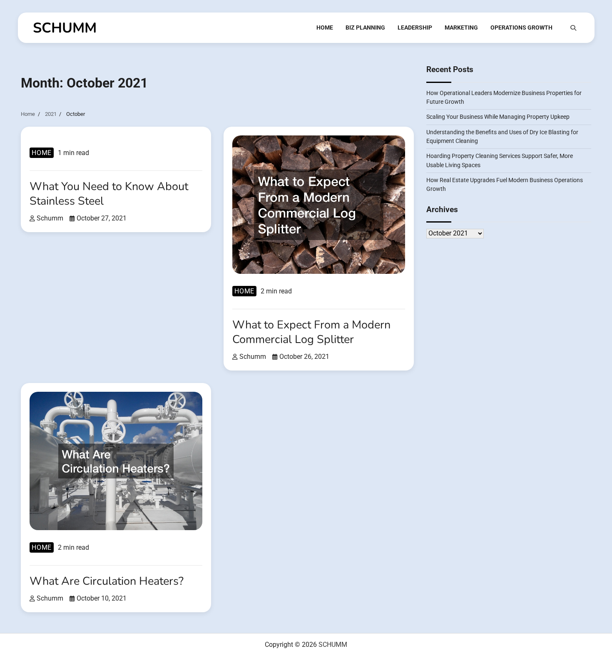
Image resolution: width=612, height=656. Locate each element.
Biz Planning (365, 27)
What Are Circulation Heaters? (107, 581)
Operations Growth (521, 27)
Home (324, 27)
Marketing (461, 27)
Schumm (50, 218)
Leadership (415, 27)
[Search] (573, 28)
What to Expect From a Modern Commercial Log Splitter (311, 332)
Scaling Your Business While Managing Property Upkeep (498, 117)
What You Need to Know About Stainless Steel (109, 194)
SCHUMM (65, 28)
